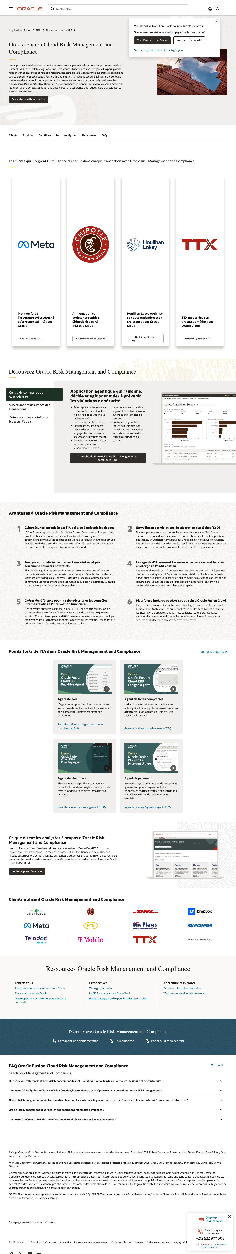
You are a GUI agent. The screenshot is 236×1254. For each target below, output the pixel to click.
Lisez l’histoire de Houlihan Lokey (142, 338)
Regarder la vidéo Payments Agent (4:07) (147, 807)
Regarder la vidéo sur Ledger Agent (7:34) (147, 728)
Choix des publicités (121, 1242)
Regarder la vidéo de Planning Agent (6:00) (82, 807)
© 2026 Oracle (16, 1242)
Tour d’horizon (124, 1040)
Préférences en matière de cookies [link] (91, 1242)
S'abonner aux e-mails (158, 1242)
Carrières (139, 1242)
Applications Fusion (20, 30)
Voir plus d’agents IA (213, 652)
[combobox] (118, 8)
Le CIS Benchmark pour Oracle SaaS (109, 993)
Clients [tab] (13, 135)
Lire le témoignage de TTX (197, 338)
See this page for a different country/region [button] (158, 50)
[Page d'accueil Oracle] (29, 8)
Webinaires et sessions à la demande (183, 993)
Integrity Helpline (181, 1242)
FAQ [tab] (104, 135)
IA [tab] (57, 135)
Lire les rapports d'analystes (26, 871)
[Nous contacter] (225, 9)
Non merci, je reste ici (189, 40)
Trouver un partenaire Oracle (31, 993)
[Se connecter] (217, 9)
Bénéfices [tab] (45, 135)
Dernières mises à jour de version (182, 988)
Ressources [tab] (89, 135)
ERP (38, 30)
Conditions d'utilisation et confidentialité (51, 1242)
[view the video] (85, 679)
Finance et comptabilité (59, 30)
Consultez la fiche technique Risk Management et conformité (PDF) (108, 458)
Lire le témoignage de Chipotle (90, 338)
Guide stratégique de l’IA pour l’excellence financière (118, 998)
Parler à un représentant (167, 1040)
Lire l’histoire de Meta (30, 338)
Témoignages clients (100, 988)
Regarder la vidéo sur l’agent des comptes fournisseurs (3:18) (81, 726)
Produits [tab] (28, 135)
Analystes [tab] (70, 135)
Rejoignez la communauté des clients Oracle (40, 988)
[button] (11, 9)
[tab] (34, 394)
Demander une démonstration (28, 99)
